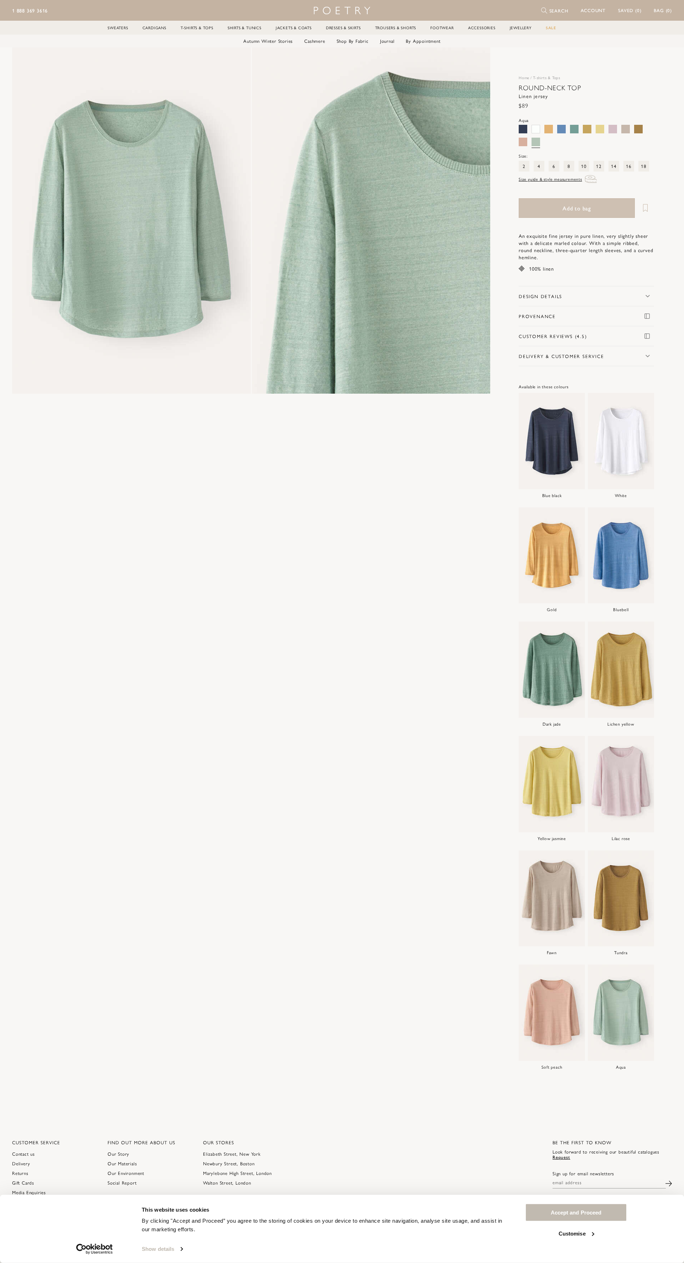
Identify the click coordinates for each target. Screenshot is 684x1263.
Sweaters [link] (118, 27)
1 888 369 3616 (30, 10)
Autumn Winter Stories (268, 41)
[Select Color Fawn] (625, 129)
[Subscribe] (668, 1182)
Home (524, 77)
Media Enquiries (29, 1192)
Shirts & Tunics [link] (244, 27)
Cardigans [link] (154, 27)
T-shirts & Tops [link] (197, 27)
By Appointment (423, 41)
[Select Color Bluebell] (561, 129)
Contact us (23, 1153)
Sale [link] (551, 27)
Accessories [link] (482, 27)
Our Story (118, 1153)
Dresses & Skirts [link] (343, 27)
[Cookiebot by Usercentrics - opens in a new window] (94, 1249)
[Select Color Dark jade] (574, 129)
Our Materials (122, 1163)
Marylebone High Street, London (237, 1173)
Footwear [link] (442, 27)
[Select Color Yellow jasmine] (600, 129)
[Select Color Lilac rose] (612, 129)
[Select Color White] (536, 129)
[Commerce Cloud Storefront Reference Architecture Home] (342, 10)
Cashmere (314, 41)
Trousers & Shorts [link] (395, 27)
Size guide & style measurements (550, 179)
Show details (158, 1249)
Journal (387, 41)
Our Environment (126, 1173)
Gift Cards (23, 1182)
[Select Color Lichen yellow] (587, 129)
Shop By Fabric (353, 41)
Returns (20, 1173)
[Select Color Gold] (548, 129)
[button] (593, 10)
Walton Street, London (227, 1182)
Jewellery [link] (521, 27)
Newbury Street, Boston (229, 1163)
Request (561, 1157)
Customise (572, 1233)
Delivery (21, 1163)
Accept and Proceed (576, 1213)
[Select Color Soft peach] (523, 142)
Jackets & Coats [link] (294, 27)
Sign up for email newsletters (583, 1173)
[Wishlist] (645, 208)
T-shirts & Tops (546, 77)
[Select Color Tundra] (638, 129)
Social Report (122, 1182)
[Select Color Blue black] (523, 129)
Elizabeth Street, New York (232, 1153)
